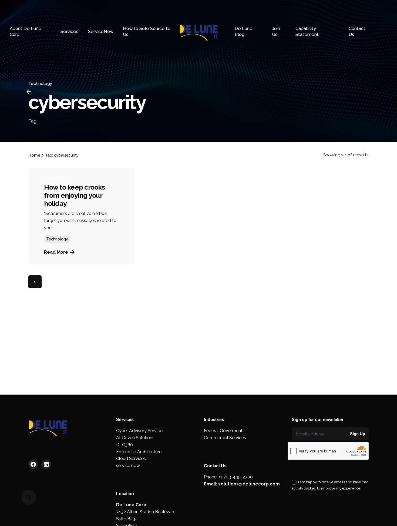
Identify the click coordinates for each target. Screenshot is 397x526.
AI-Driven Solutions (135, 437)
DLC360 (124, 444)
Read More (56, 252)
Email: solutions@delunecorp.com (242, 484)
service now (128, 465)
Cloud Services (131, 458)
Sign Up (357, 433)
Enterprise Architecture (139, 451)
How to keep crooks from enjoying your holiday (74, 195)
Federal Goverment (223, 430)
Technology (57, 239)
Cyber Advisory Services (140, 430)
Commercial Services (225, 437)
